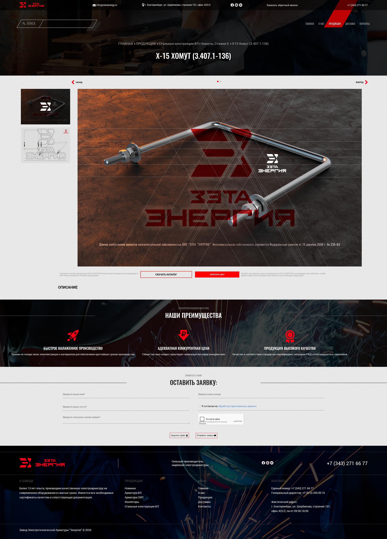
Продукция (335, 23)
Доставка (350, 23)
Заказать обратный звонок (282, 5)
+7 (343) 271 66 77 (357, 5)
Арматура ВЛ (133, 493)
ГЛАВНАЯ (125, 43)
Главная (310, 23)
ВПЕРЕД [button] (360, 82)
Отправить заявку (205, 435)
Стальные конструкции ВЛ (179, 43)
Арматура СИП (134, 497)
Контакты (365, 23)
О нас (321, 23)
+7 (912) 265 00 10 (313, 493)
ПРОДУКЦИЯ (146, 43)
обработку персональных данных (237, 406)
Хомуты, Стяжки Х (215, 43)
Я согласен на (229, 406)
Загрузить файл (178, 435)
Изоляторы (132, 502)
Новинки (130, 488)
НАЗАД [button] (79, 82)
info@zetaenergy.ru (106, 4)
